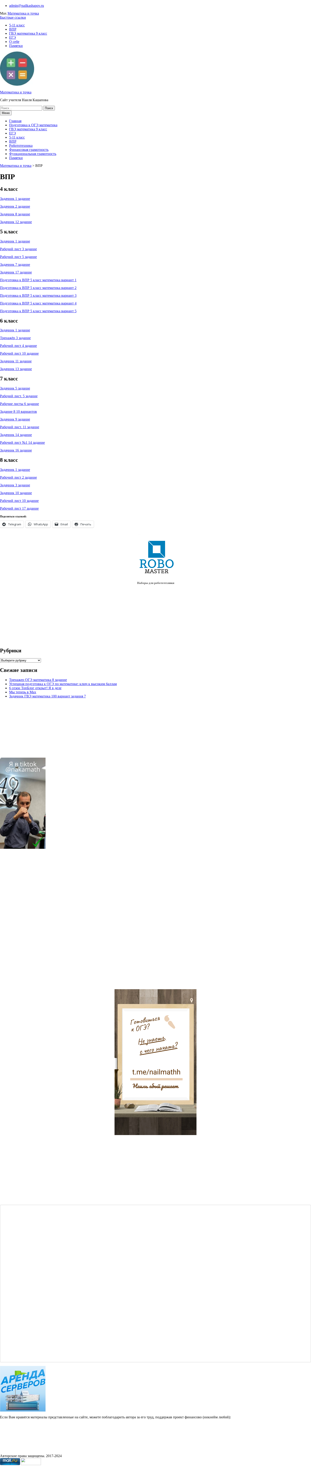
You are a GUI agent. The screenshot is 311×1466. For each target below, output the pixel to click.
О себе (14, 42)
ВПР (12, 29)
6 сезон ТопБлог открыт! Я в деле (35, 688)
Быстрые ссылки (13, 17)
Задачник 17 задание (16, 272)
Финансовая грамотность (28, 150)
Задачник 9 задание (15, 419)
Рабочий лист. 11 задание (19, 427)
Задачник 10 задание (16, 493)
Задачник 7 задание (15, 264)
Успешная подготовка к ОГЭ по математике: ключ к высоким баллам (63, 684)
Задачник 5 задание (15, 388)
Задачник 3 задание (15, 485)
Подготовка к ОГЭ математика (33, 125)
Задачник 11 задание (16, 361)
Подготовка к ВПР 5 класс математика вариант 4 (38, 303)
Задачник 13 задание (16, 369)
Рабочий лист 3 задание (18, 249)
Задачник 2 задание (15, 206)
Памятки (16, 46)
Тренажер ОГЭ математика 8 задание (38, 680)
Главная (15, 121)
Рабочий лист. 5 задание (19, 396)
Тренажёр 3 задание (15, 338)
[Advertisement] (30, 920)
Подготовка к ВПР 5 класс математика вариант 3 (38, 295)
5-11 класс (17, 25)
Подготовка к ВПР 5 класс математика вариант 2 (38, 288)
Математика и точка (23, 13)
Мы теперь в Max (22, 692)
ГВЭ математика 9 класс (28, 33)
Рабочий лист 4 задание (18, 346)
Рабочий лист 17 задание (19, 508)
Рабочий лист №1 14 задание (22, 442)
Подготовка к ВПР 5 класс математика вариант (37, 280)
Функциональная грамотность (32, 154)
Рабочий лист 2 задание (18, 477)
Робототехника (21, 145)
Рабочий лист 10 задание (19, 353)
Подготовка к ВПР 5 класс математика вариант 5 (38, 311)
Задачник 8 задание (15, 214)
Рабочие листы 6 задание (19, 404)
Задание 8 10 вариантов (18, 411)
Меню (6, 113)
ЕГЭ (12, 37)
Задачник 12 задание (16, 222)
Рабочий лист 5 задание (18, 257)
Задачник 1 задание (15, 199)
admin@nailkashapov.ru (26, 6)
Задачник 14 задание (16, 435)
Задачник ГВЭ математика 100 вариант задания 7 (47, 696)
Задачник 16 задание (16, 450)
